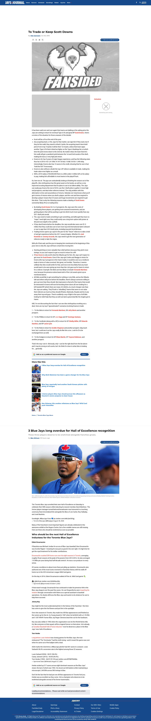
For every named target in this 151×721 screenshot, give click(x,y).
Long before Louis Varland (41, 638)
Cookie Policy (114, 708)
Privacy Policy (79, 708)
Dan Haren (39, 255)
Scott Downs (79, 133)
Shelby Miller (74, 321)
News (28, 2)
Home (34, 415)
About (34, 705)
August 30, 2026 (58, 521)
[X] (140, 2)
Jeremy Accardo (48, 237)
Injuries (62, 2)
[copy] (42, 40)
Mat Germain (35, 36)
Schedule (41, 2)
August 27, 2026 (57, 661)
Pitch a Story (55, 708)
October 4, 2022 (55, 584)
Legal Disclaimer (38, 711)
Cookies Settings (97, 711)
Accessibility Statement (59, 711)
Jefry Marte (72, 310)
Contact (77, 705)
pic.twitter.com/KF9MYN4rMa (66, 659)
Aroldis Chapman (58, 328)
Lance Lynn (48, 324)
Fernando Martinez (80, 270)
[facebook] (136, 2)
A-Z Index (77, 711)
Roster (56, 2)
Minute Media (22, 716)
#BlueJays (43, 518)
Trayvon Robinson (74, 337)
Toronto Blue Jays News (45, 415)
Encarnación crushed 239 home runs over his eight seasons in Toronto (56, 555)
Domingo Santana (74, 317)
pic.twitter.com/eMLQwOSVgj (64, 518)
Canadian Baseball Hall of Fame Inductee (47, 627)
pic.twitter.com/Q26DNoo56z (49, 581)
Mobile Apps (114, 705)
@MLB (36, 581)
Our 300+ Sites (96, 705)
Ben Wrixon (35, 438)
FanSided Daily (37, 708)
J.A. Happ (58, 317)
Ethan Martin (60, 337)
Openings (54, 705)
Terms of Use (95, 708)
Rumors (33, 2)
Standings (49, 2)
